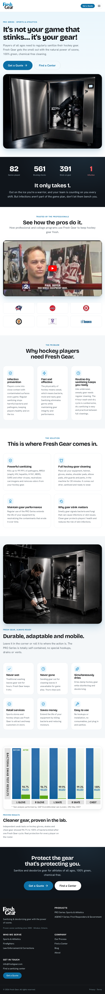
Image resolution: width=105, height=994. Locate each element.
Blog (57, 948)
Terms (99, 989)
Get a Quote (88, 6)
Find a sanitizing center (14, 968)
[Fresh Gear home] (8, 5)
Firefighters (8, 943)
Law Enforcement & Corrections (18, 948)
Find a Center (47, 65)
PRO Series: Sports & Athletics (69, 912)
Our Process (60, 939)
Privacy (92, 989)
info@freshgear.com (12, 964)
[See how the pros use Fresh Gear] (52, 268)
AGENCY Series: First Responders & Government (78, 916)
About (57, 952)
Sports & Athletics (12, 939)
